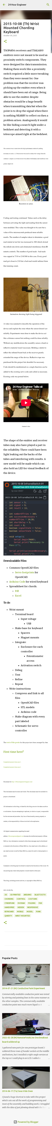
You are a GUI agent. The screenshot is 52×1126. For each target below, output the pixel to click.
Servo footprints (24, 572)
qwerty (8, 916)
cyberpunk (9, 903)
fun (40, 903)
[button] (5, 41)
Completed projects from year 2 (12, 767)
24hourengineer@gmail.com (16, 836)
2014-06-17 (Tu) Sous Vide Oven (17, 1091)
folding (31, 903)
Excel (18, 595)
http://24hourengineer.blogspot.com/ (22, 782)
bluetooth (40, 895)
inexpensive (32, 907)
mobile (20, 911)
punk (38, 911)
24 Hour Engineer (17, 4)
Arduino (27, 895)
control (21, 899)
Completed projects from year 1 (12, 762)
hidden (21, 907)
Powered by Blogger (27, 1122)
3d (6, 895)
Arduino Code (17, 581)
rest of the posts (13, 742)
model (30, 911)
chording (9, 899)
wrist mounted (22, 916)
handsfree (9, 907)
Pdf (17, 591)
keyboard (9, 911)
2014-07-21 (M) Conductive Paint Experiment (23, 988)
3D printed (15, 895)
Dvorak (21, 903)
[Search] (48, 4)
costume (32, 899)
